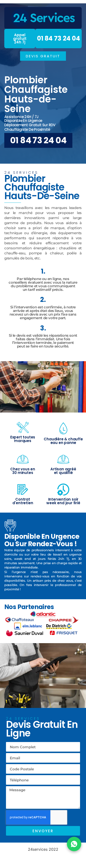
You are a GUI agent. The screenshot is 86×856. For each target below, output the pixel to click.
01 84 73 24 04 (58, 38)
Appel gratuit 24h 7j (20, 38)
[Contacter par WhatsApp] (74, 844)
